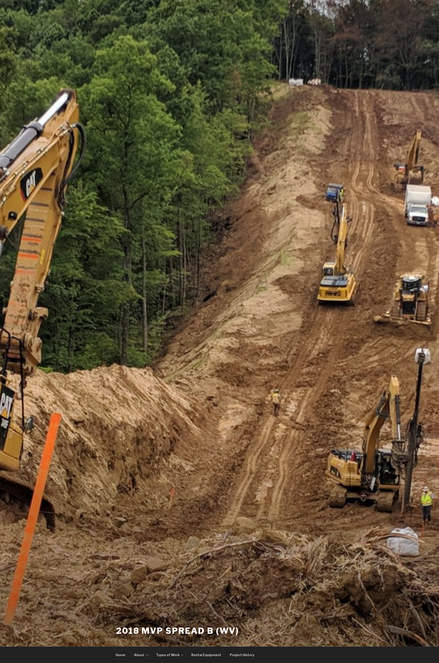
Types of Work (167, 655)
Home (120, 655)
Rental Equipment (206, 655)
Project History (242, 655)
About (139, 655)
